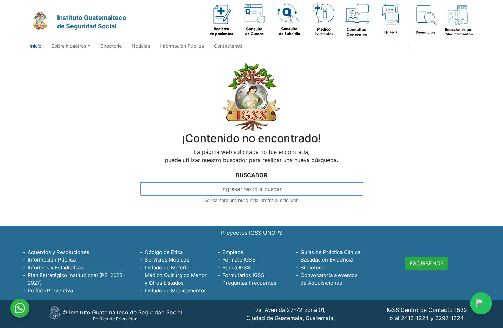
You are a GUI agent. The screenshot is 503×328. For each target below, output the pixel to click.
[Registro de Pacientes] (221, 20)
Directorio (111, 46)
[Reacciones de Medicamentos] (458, 20)
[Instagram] (431, 46)
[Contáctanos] (481, 303)
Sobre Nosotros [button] (68, 46)
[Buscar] (401, 46)
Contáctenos (228, 46)
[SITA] (425, 20)
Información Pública (182, 46)
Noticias (141, 46)
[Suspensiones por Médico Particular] (323, 20)
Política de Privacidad (115, 318)
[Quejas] (357, 20)
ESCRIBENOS (427, 263)
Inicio (35, 46)
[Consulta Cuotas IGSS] (255, 20)
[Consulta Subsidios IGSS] (289, 20)
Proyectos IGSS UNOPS (251, 232)
